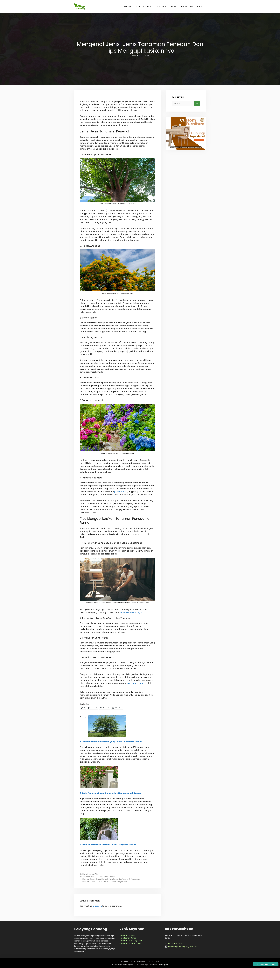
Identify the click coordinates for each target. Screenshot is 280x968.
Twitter (132, 961)
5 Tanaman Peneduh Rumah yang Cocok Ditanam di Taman (111, 741)
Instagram (141, 961)
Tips (97, 874)
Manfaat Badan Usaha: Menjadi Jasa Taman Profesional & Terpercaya (111, 879)
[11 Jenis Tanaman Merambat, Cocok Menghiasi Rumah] (99, 839)
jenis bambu (120, 491)
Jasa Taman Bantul (128, 938)
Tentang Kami (187, 6)
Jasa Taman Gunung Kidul (131, 940)
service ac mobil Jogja (131, 612)
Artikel (174, 6)
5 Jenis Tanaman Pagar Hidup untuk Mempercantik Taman (110, 793)
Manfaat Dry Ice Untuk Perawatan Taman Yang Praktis (104, 881)
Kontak (200, 6)
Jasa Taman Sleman (128, 935)
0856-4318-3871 (175, 944)
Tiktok (157, 961)
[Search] (197, 103)
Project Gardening (144, 6)
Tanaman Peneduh (90, 876)
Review (91, 874)
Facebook (124, 961)
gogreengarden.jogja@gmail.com (182, 946)
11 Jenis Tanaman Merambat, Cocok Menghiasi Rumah (108, 844)
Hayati (85, 874)
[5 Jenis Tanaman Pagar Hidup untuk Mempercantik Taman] (99, 787)
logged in (97, 906)
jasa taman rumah (136, 683)
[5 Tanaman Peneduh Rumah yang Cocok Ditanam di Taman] (107, 736)
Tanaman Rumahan (107, 876)
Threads (150, 961)
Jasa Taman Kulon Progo (130, 943)
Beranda (127, 6)
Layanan (160, 6)
